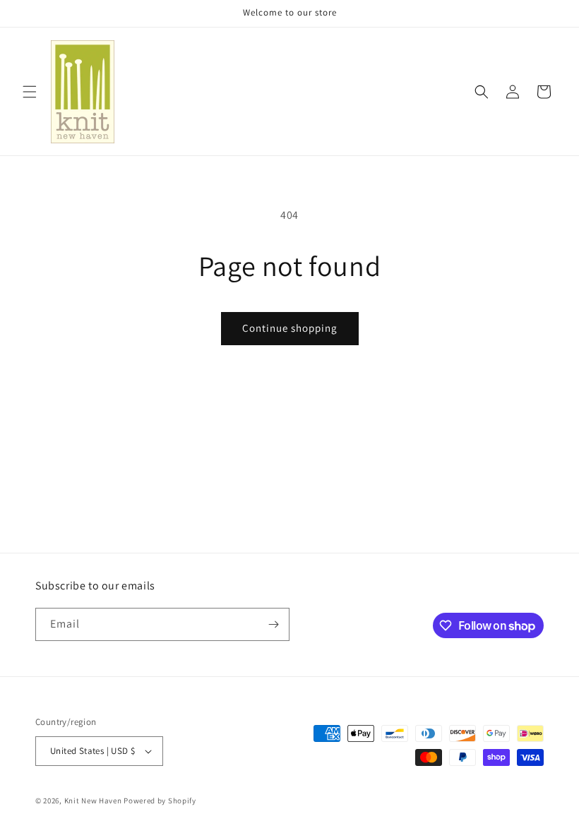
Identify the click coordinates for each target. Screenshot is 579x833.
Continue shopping (290, 328)
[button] (29, 91)
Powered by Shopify (160, 800)
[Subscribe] (273, 624)
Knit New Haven (93, 800)
